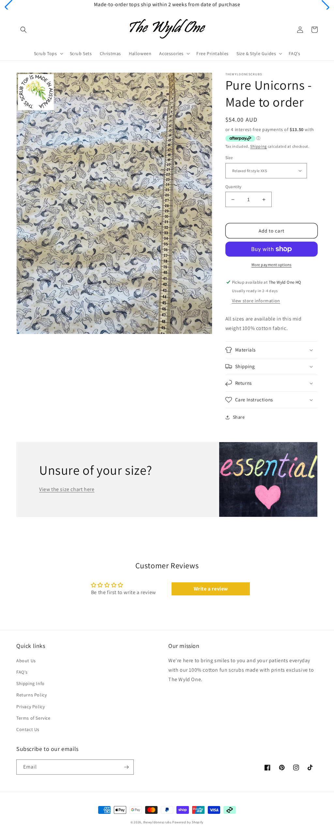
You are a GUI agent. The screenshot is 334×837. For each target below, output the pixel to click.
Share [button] (239, 417)
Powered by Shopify (188, 822)
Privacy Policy (30, 707)
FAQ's (22, 672)
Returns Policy (31, 695)
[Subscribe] (126, 767)
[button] (8, 7)
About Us (26, 661)
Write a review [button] (211, 588)
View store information (256, 301)
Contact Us (27, 729)
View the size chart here (66, 489)
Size (229, 157)
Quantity (233, 186)
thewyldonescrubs (157, 822)
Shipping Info (30, 683)
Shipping (258, 146)
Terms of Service (33, 718)
